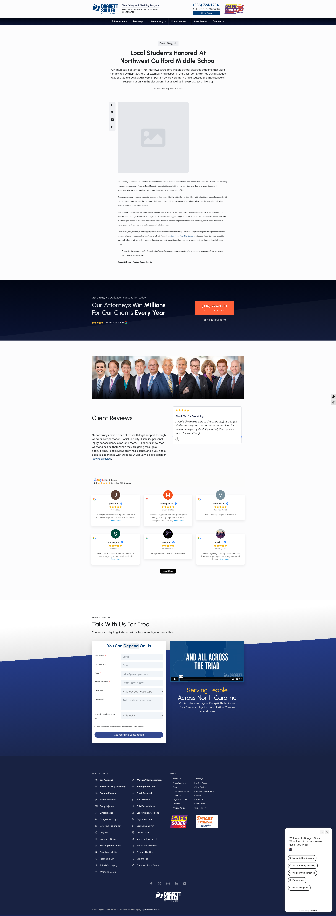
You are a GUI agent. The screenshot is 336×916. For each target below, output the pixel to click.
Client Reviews (200, 787)
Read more (115, 520)
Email (96, 673)
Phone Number (101, 681)
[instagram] (168, 883)
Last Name (99, 664)
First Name (99, 655)
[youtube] (184, 883)
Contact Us (218, 21)
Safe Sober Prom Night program (183, 236)
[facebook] (151, 883)
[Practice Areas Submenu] (188, 21)
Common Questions (181, 791)
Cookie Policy (200, 808)
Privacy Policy (179, 808)
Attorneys (138, 21)
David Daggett (168, 43)
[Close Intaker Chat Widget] (327, 832)
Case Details (99, 699)
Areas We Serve (179, 783)
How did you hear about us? (105, 716)
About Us (177, 778)
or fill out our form (215, 319)
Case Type (98, 690)
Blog (175, 787)
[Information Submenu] (127, 21)
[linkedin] (176, 883)
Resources (199, 799)
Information (118, 21)
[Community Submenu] (166, 21)
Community (157, 21)
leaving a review (101, 458)
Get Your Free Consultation (129, 734)
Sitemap (176, 803)
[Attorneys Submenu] (145, 21)
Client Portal (199, 803)
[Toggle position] (322, 832)
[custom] (159, 883)
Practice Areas (178, 21)
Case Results (200, 21)
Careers (197, 795)
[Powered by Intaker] (314, 910)
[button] (173, 437)
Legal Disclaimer (180, 799)
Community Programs (204, 791)
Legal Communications (150, 910)
